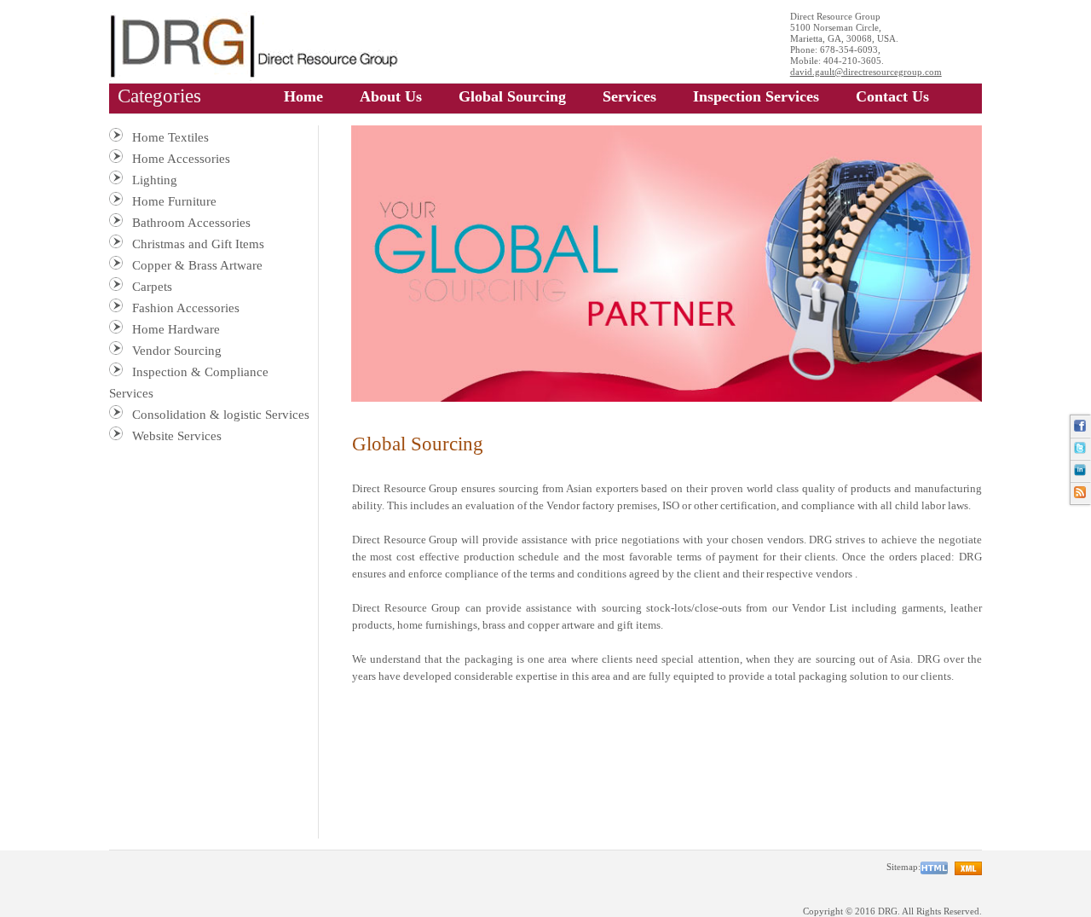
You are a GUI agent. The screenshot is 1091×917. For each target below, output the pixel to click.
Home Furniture (174, 201)
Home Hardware (176, 329)
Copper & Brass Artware (197, 265)
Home (303, 96)
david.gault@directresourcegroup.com (866, 72)
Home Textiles (170, 137)
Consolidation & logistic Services (220, 414)
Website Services (177, 436)
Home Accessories (181, 158)
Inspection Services (756, 96)
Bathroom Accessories (191, 222)
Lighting (154, 180)
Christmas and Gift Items (198, 244)
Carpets (152, 286)
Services (629, 96)
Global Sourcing (512, 96)
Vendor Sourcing (177, 350)
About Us (391, 96)
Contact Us (892, 96)
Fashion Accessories (186, 308)
